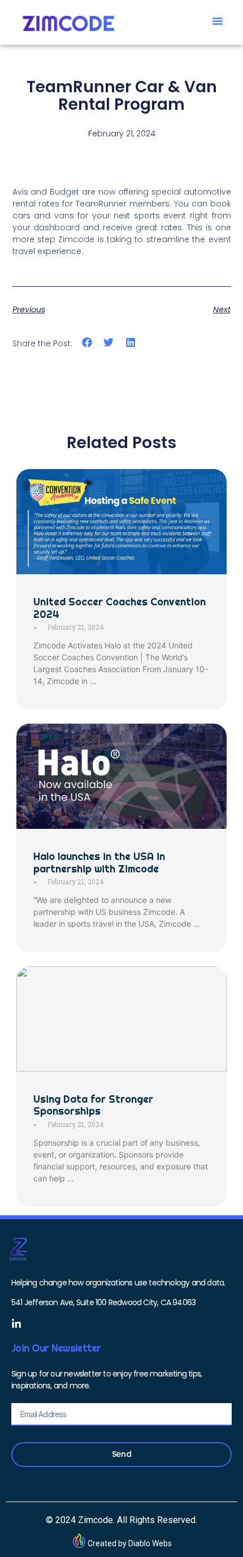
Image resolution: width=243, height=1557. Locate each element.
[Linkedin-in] (16, 1324)
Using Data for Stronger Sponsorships (93, 1105)
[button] (217, 20)
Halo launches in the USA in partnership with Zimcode (99, 862)
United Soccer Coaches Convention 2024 (119, 608)
